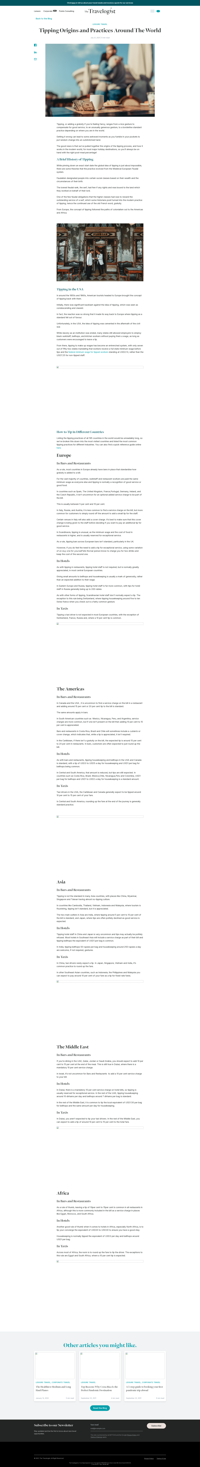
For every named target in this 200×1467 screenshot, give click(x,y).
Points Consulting (66, 11)
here (74, 3)
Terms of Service (96, 1437)
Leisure (37, 11)
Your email (94, 1425)
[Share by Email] (35, 59)
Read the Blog (100, 1408)
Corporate (47, 11)
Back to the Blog (44, 18)
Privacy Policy (132, 1435)
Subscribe (156, 1426)
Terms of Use (161, 1458)
